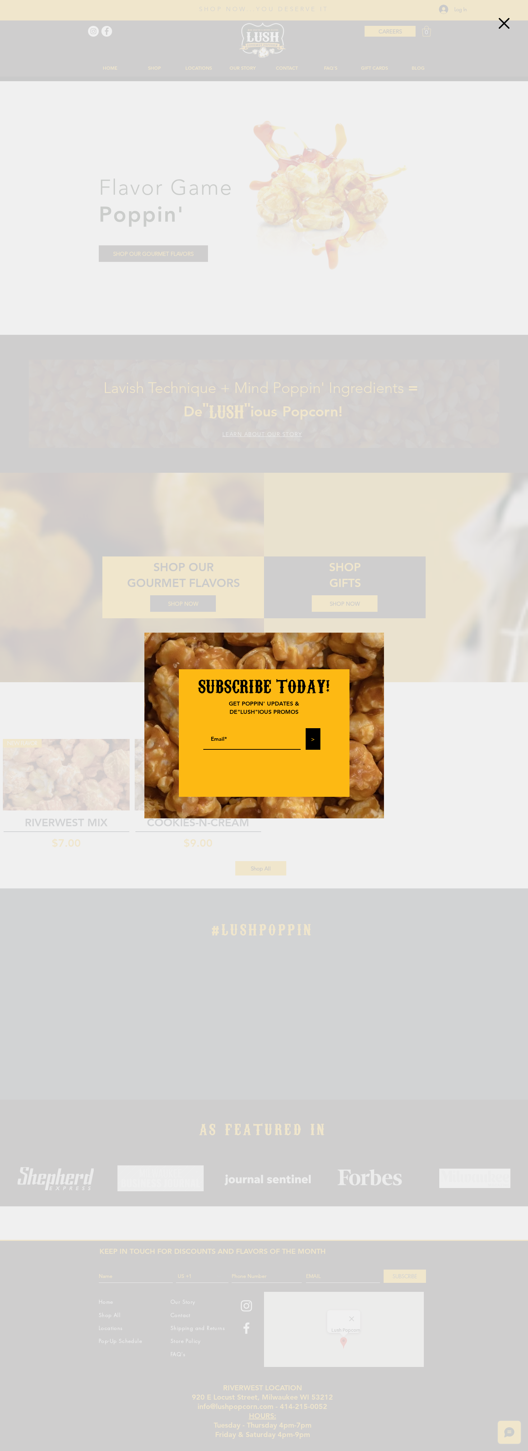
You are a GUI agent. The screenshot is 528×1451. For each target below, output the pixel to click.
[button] (504, 23)
